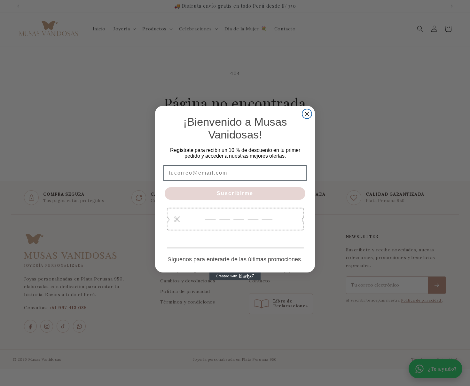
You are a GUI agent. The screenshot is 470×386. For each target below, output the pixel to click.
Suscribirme (235, 193)
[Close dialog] (307, 114)
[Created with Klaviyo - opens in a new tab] (235, 276)
